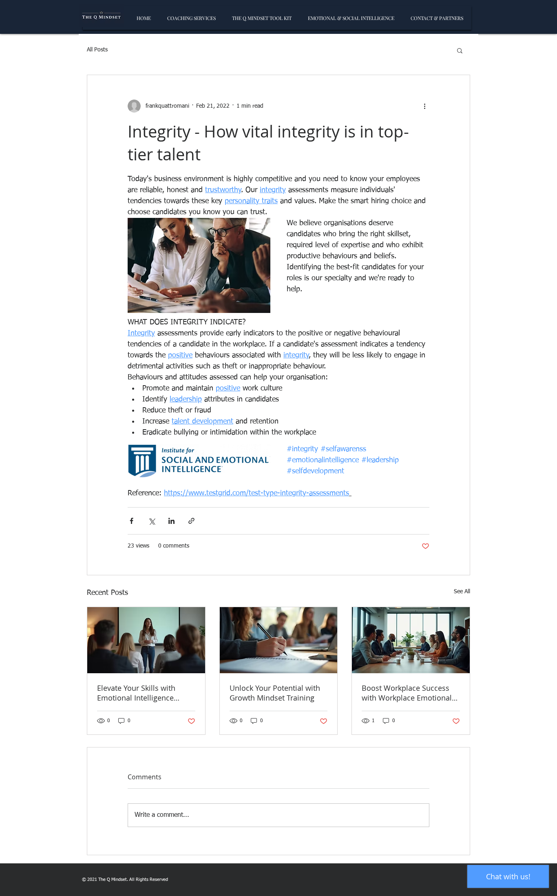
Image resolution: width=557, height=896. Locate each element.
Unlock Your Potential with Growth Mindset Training (275, 693)
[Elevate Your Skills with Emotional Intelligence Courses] (146, 640)
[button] (460, 50)
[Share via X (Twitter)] (151, 521)
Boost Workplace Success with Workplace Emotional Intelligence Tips (407, 693)
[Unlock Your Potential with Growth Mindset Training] (279, 640)
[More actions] (424, 106)
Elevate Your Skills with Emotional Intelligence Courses (136, 693)
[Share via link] (191, 521)
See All (462, 591)
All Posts (97, 50)
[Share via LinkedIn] (171, 521)
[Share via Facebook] (131, 521)
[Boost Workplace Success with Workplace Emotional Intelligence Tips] (411, 640)
